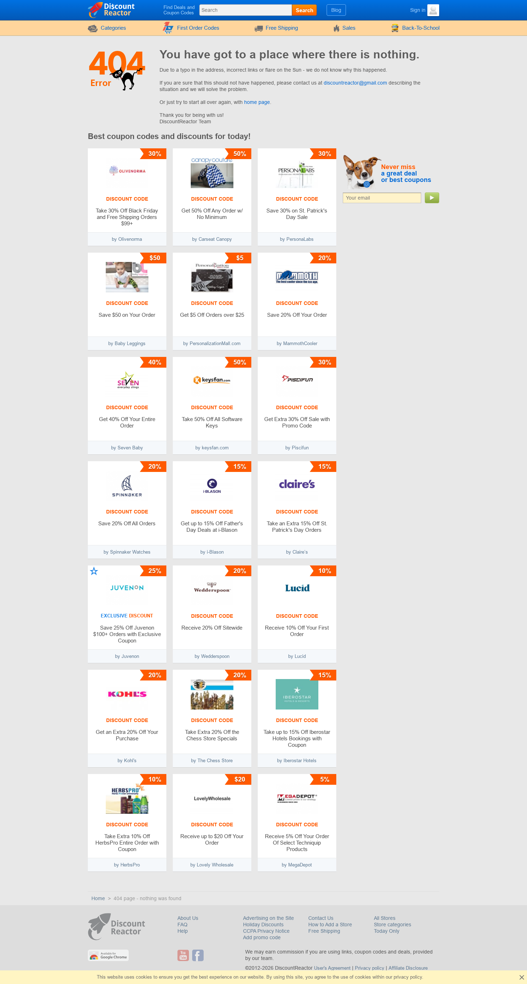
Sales (349, 28)
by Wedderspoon (212, 656)
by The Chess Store (212, 760)
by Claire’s (297, 552)
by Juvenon (127, 656)
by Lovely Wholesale (211, 865)
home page (257, 102)
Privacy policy (369, 968)
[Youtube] (184, 955)
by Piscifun (297, 447)
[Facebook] (198, 955)
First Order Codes (198, 28)
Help (182, 931)
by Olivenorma (127, 239)
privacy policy (408, 977)
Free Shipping (282, 28)
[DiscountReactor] (112, 10)
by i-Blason (212, 552)
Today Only (386, 931)
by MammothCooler (297, 343)
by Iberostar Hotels (297, 760)
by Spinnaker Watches (127, 552)
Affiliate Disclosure (408, 968)
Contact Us (320, 918)
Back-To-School (421, 28)
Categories (113, 28)
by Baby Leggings (127, 343)
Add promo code (262, 937)
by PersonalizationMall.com (212, 343)
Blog (336, 10)
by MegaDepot (297, 865)
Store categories (392, 924)
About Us (187, 918)
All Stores (384, 918)
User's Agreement (332, 968)
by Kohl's (127, 760)
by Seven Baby (127, 447)
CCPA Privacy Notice (266, 931)
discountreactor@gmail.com (355, 83)
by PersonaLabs (297, 239)
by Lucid (297, 656)
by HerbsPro (127, 865)
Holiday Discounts (263, 924)
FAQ (182, 924)
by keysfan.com (212, 447)
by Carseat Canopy (212, 239)
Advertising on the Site (268, 918)
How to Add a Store (330, 924)
